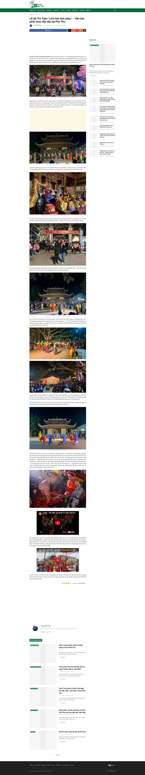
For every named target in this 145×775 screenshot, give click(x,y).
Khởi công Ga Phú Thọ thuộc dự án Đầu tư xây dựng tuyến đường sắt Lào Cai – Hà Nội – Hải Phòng (107, 109)
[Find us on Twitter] (108, 771)
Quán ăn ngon (34, 645)
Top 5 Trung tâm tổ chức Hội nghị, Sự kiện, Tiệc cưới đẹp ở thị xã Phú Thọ (72, 690)
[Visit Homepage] (36, 4)
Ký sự (53, 765)
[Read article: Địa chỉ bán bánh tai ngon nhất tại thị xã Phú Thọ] (94, 128)
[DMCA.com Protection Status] (112, 765)
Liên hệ (72, 765)
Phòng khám (37, 765)
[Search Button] (115, 10)
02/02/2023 (46, 25)
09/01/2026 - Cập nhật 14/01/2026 (66, 671)
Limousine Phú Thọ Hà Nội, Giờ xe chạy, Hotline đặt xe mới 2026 (72, 667)
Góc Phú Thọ (41, 10)
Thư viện (81, 10)
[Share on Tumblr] (84, 30)
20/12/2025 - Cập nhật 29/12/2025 (107, 113)
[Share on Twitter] (69, 30)
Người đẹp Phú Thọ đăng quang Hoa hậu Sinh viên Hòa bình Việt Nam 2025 (107, 99)
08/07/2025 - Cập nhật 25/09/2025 (66, 714)
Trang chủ (32, 10)
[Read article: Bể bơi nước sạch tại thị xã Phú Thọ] (43, 740)
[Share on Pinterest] (77, 30)
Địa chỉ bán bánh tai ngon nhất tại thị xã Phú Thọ (106, 126)
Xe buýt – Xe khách (72, 10)
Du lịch (62, 10)
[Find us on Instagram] (115, 771)
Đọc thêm (63, 657)
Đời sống (49, 10)
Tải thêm (58, 754)
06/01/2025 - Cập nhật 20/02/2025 (107, 156)
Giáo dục (56, 10)
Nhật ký (88, 10)
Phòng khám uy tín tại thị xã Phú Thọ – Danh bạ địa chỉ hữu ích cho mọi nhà (107, 152)
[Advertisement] (57, 45)
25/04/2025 (102, 139)
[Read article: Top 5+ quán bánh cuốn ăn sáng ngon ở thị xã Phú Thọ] (43, 653)
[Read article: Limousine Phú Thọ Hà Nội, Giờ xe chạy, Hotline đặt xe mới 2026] (43, 675)
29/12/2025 (102, 103)
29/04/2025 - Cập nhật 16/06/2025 (107, 129)
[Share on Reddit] (80, 30)
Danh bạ (33, 731)
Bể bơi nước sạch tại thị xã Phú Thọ (72, 731)
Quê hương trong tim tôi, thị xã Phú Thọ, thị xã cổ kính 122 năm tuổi (107, 135)
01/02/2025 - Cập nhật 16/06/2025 (66, 734)
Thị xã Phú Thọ (37, 25)
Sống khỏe (58, 765)
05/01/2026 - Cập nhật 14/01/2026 (66, 695)
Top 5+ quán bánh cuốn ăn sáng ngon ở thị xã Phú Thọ (71, 646)
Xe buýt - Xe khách (35, 666)
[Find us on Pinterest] (113, 771)
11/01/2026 (62, 649)
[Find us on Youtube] (110, 771)
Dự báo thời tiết (65, 765)
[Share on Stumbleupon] (73, 30)
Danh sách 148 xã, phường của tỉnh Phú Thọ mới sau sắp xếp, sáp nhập (72, 711)
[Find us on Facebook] (106, 771)
